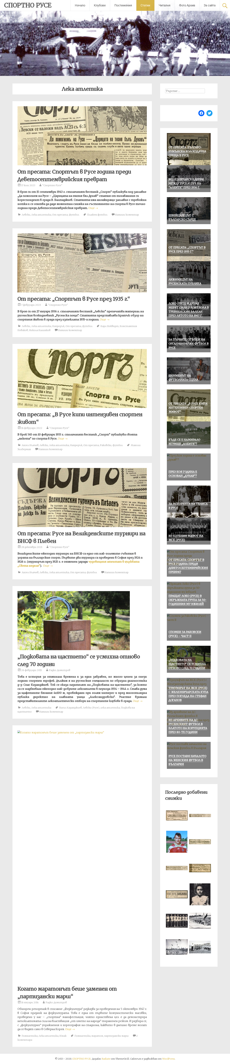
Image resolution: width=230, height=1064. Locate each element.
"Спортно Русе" (52, 185)
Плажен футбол (97, 214)
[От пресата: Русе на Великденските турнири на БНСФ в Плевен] (82, 526)
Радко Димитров (59, 670)
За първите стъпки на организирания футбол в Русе (189, 343)
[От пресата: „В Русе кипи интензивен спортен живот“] (82, 407)
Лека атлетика (41, 214)
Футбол (74, 214)
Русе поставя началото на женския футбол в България (187, 760)
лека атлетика (110, 707)
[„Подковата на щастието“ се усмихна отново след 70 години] (74, 649)
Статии (145, 5)
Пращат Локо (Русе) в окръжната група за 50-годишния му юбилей (187, 600)
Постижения (123, 5)
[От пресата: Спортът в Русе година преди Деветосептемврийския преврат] (82, 164)
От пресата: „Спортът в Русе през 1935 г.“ (74, 299)
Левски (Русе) (91, 707)
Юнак (63, 1035)
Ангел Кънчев (30, 445)
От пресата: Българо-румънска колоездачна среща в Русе (187, 151)
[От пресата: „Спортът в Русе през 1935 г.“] (82, 291)
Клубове (100, 5)
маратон (97, 1035)
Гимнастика (30, 1035)
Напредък (58, 326)
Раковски (105, 445)
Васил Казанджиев (70, 707)
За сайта (210, 5)
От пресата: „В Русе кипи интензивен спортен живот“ (188, 407)
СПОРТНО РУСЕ (28, 5)
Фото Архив (187, 5)
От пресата (60, 214)
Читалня (164, 5)
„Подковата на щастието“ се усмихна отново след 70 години (187, 664)
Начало (80, 5)
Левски (26, 214)
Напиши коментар (127, 214)
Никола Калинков (40, 330)
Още (93, 208)
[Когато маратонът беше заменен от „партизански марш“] (82, 732)
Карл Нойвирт (110, 326)
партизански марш (116, 1035)
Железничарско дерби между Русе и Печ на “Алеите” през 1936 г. (186, 183)
